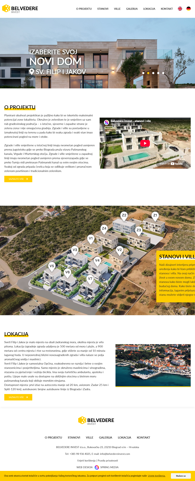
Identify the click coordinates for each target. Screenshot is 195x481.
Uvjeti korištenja (86, 460)
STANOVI (102, 8)
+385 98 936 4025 (80, 453)
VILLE (117, 8)
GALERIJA (132, 8)
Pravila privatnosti (108, 460)
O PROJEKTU (84, 8)
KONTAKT (167, 8)
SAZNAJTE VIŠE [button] (16, 179)
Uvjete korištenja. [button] (156, 476)
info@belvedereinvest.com (115, 453)
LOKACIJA (149, 8)
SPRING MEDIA (109, 467)
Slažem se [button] (181, 476)
